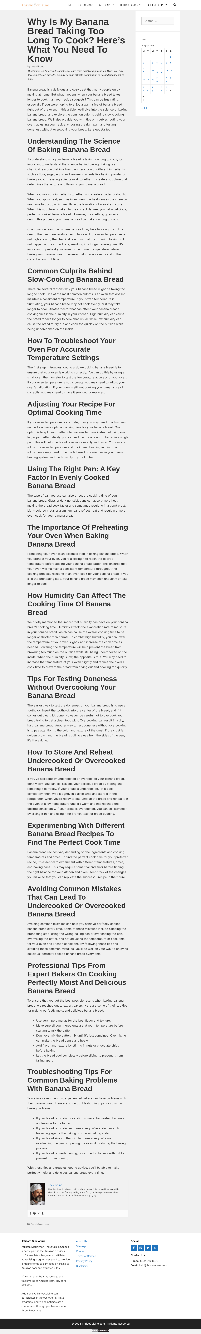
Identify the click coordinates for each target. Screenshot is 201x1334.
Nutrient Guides (155, 5)
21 (162, 79)
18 (148, 79)
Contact (80, 1251)
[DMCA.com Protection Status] (100, 1331)
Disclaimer (82, 1266)
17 (144, 79)
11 (148, 70)
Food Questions (85, 5)
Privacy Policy (84, 1261)
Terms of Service (86, 1256)
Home (68, 5)
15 (167, 70)
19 (153, 79)
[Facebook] (30, 1213)
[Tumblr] (42, 1213)
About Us (81, 1241)
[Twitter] (38, 1213)
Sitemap (81, 1246)
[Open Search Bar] (175, 5)
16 (171, 70)
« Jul (144, 108)
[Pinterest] (34, 1213)
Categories (104, 5)
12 (153, 70)
